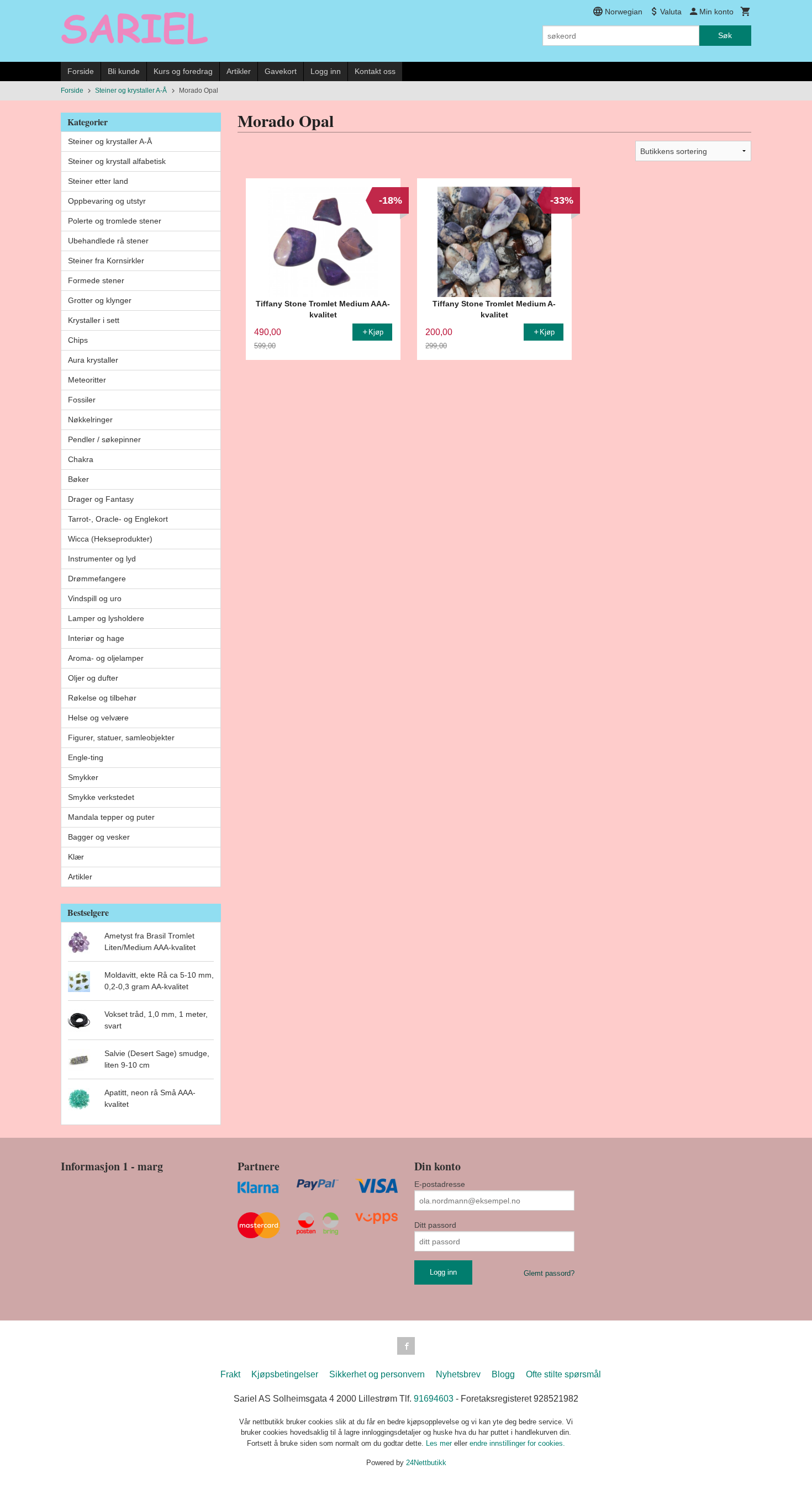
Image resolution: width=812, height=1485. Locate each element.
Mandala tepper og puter (111, 817)
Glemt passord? (549, 1273)
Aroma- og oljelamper (106, 658)
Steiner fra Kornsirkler (106, 260)
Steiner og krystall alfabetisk (117, 161)
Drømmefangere (97, 578)
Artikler (238, 71)
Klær (76, 856)
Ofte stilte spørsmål (563, 1374)
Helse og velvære (98, 717)
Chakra (80, 459)
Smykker (83, 777)
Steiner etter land (98, 181)
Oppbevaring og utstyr (107, 201)
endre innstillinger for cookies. (517, 1443)
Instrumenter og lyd (102, 558)
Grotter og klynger (99, 300)
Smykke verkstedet (101, 797)
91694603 (434, 1398)
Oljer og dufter (93, 677)
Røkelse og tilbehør (102, 697)
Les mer (440, 1443)
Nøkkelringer (90, 419)
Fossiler (82, 399)
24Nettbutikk (426, 1463)
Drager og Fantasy (101, 499)
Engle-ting (85, 757)
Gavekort (281, 71)
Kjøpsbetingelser (284, 1374)
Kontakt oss (375, 71)
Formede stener (96, 280)
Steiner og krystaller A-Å (110, 141)
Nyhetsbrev (458, 1374)
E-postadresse (439, 1184)
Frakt (230, 1374)
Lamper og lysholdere (106, 618)
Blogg (503, 1374)
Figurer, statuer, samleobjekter (121, 737)
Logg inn (325, 71)
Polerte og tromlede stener (114, 220)
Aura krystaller (93, 360)
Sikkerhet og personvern (377, 1374)
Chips (78, 340)
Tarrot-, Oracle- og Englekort (118, 519)
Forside (80, 71)
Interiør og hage (96, 638)
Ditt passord (435, 1225)
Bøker (78, 479)
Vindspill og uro (95, 598)
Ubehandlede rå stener (108, 240)
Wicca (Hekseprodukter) (110, 538)
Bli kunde (124, 71)
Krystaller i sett (93, 320)
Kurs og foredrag (183, 71)
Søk (725, 35)
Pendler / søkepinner (104, 439)
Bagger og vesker (99, 836)
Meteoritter (87, 379)
